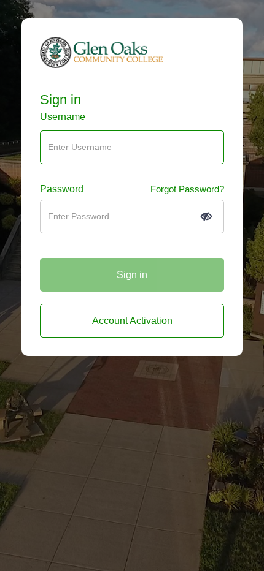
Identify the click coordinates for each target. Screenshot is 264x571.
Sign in (60, 100)
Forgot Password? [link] (187, 189)
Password (61, 189)
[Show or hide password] (206, 216)
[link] (132, 321)
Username (62, 117)
